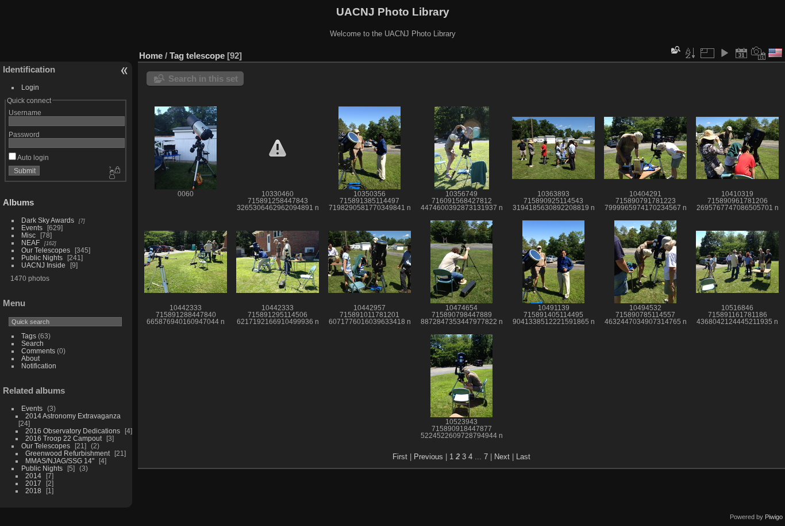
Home (151, 55)
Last (523, 456)
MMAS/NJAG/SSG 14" (59, 460)
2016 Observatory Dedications (72, 430)
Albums (18, 202)
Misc (28, 235)
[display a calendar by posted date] (741, 52)
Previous (428, 456)
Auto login (32, 157)
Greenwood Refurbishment (67, 453)
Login (30, 87)
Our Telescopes (45, 250)
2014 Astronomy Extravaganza (73, 416)
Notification (38, 365)
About (30, 358)
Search (32, 343)
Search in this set (203, 78)
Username (25, 112)
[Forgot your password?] (113, 173)
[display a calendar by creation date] (758, 52)
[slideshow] (724, 52)
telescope (205, 55)
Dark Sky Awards (47, 220)
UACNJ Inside (43, 265)
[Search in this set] (674, 49)
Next (502, 456)
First (399, 456)
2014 (33, 475)
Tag (177, 55)
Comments (38, 351)
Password (24, 134)
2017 (33, 483)
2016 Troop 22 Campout (63, 438)
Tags (28, 336)
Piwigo (774, 516)
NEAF (30, 242)
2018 (33, 490)
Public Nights (42, 257)
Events (32, 227)
